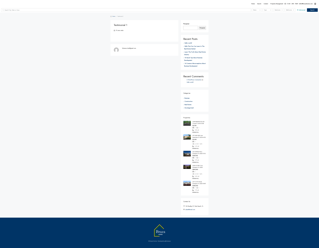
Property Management (276, 4)
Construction (188, 101)
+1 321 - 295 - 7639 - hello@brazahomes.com (299, 4)
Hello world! (188, 43)
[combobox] (257, 10)
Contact (266, 4)
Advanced (302, 10)
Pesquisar (186, 24)
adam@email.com (190, 209)
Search (259, 4)
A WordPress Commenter (194, 80)
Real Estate (188, 105)
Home (253, 4)
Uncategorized (189, 108)
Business (187, 98)
